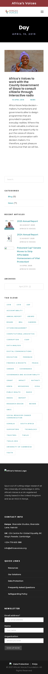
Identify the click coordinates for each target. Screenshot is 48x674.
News (32, 100)
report (22, 398)
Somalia (11, 424)
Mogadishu (23, 386)
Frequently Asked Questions (21, 587)
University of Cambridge (19, 447)
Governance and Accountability (23, 375)
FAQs (34, 664)
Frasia (35, 363)
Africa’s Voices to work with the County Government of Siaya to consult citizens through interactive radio (24, 87)
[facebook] (5, 505)
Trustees (11, 435)
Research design (15, 404)
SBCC (9, 409)
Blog (10, 196)
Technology (31, 429)
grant (10, 380)
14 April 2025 (26, 266)
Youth (10, 453)
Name (7, 626)
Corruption (13, 340)
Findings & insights (16, 363)
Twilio (25, 435)
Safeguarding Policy (17, 594)
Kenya (9, 386)
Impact (22, 380)
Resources (13, 568)
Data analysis (14, 345)
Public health (14, 392)
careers (32, 322)
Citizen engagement (17, 328)
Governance (26, 369)
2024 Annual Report (27, 234)
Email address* (12, 615)
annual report (14, 316)
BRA (21, 322)
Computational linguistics (21, 334)
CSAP (26, 340)
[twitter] (15, 505)
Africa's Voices (28, 229)
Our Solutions (14, 574)
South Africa (27, 424)
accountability (15, 310)
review (32, 404)
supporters (13, 429)
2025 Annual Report (27, 221)
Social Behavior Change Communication (19, 416)
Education (12, 357)
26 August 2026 (27, 225)
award (31, 316)
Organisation (11, 636)
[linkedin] (10, 505)
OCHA (37, 386)
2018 (9, 305)
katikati (35, 380)
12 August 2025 (27, 238)
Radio (29, 392)
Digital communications (19, 351)
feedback (28, 357)
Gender (10, 369)
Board (10, 322)
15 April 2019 (18, 100)
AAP (28, 305)
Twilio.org (12, 441)
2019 (19, 305)
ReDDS (10, 398)
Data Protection (15, 581)
